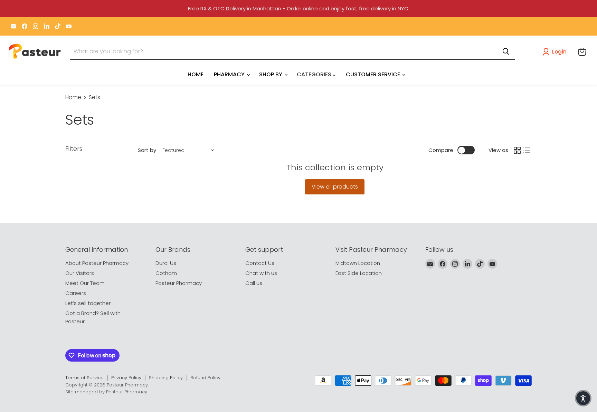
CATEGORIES (315, 74)
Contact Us (259, 263)
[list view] (527, 150)
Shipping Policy (166, 377)
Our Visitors (79, 273)
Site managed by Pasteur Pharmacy (106, 392)
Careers (75, 293)
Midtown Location (357, 263)
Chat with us (261, 273)
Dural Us (165, 263)
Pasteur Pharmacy (178, 283)
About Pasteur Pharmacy (97, 263)
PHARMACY (230, 74)
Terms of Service (84, 377)
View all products (335, 187)
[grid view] (517, 150)
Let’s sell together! (88, 303)
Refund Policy (205, 377)
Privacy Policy (126, 377)
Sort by (147, 150)
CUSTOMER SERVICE (373, 74)
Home (73, 97)
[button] (555, 52)
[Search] (505, 51)
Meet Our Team (85, 283)
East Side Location (358, 273)
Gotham (166, 273)
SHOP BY (271, 74)
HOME (195, 74)
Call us (253, 283)
